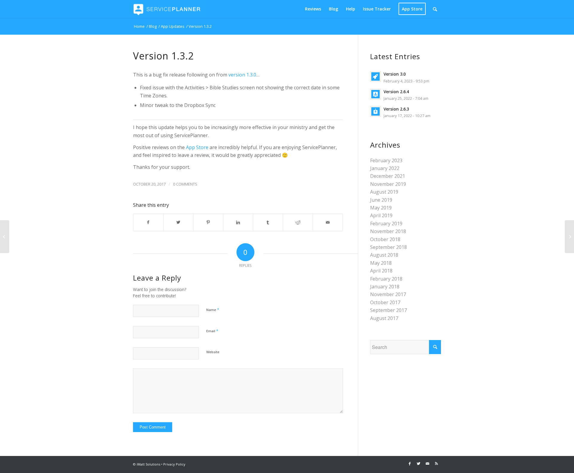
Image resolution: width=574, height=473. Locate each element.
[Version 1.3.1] (4, 236)
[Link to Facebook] (409, 463)
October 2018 (385, 239)
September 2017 (388, 310)
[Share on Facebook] (148, 222)
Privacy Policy (174, 464)
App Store (197, 147)
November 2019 (388, 184)
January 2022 (384, 168)
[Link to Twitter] (418, 463)
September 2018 (388, 247)
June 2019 (381, 200)
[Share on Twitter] (178, 222)
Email (212, 330)
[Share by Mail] (328, 222)
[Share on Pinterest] (208, 222)
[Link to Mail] (427, 463)
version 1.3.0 (242, 74)
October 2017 (385, 302)
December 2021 (387, 176)
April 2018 (381, 270)
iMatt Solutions (148, 464)
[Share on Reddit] (298, 222)
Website (212, 352)
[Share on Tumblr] (268, 222)
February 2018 (386, 278)
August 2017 (384, 318)
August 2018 (384, 255)
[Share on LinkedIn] (238, 222)
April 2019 (381, 215)
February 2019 (386, 223)
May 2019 (381, 207)
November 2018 (388, 231)
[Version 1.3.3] (569, 236)
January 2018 (384, 286)
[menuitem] (313, 9)
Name (212, 309)
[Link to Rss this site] (436, 463)
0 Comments (185, 184)
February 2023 (386, 160)
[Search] (435, 9)
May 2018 (381, 263)
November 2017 (388, 294)
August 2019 (384, 192)
